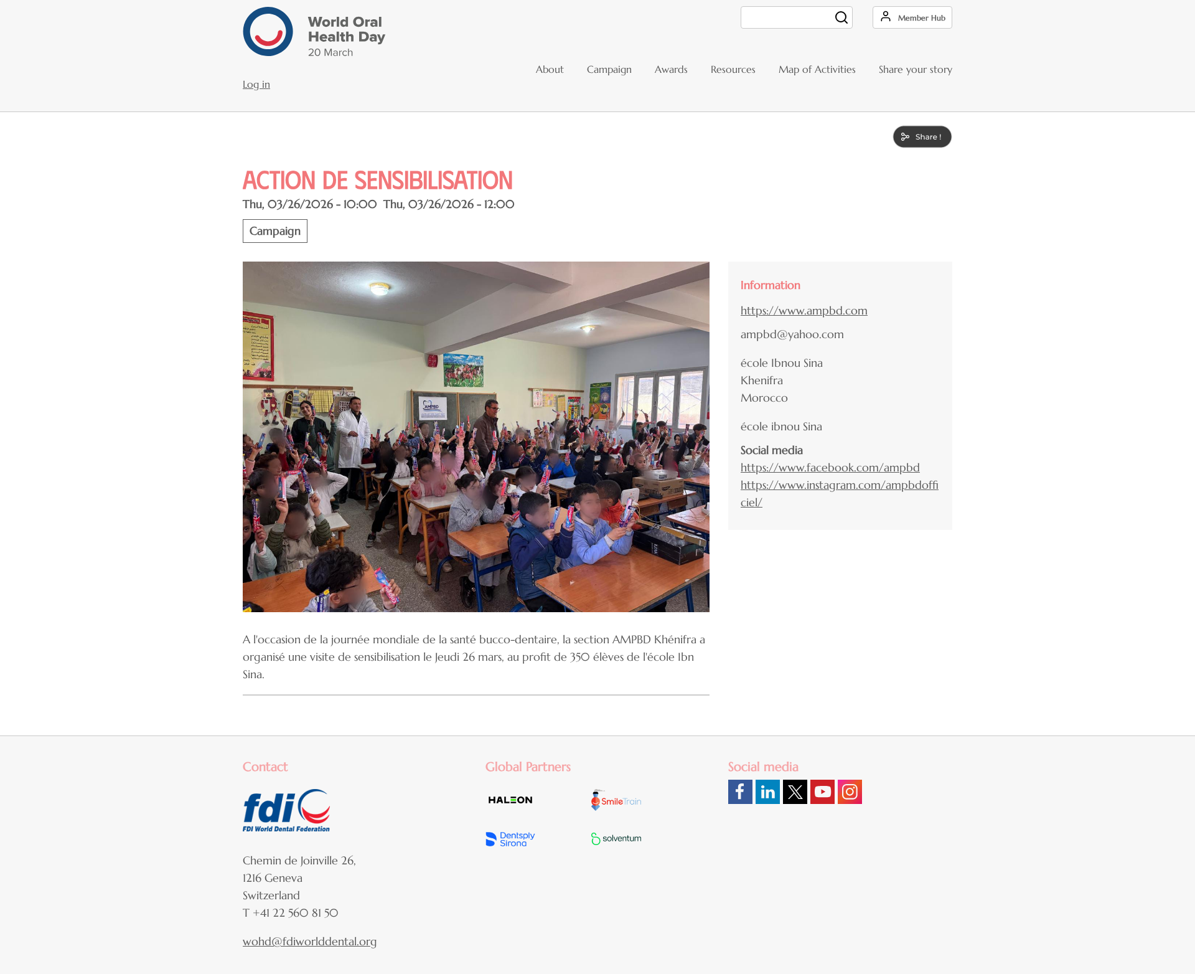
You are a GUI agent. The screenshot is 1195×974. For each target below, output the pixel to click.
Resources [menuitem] (733, 69)
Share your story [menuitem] (915, 69)
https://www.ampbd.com (804, 310)
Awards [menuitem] (671, 69)
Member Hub (921, 17)
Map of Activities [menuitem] (817, 69)
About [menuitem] (550, 69)
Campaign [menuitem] (609, 69)
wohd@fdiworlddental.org (310, 941)
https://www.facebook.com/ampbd (830, 467)
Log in (256, 84)
